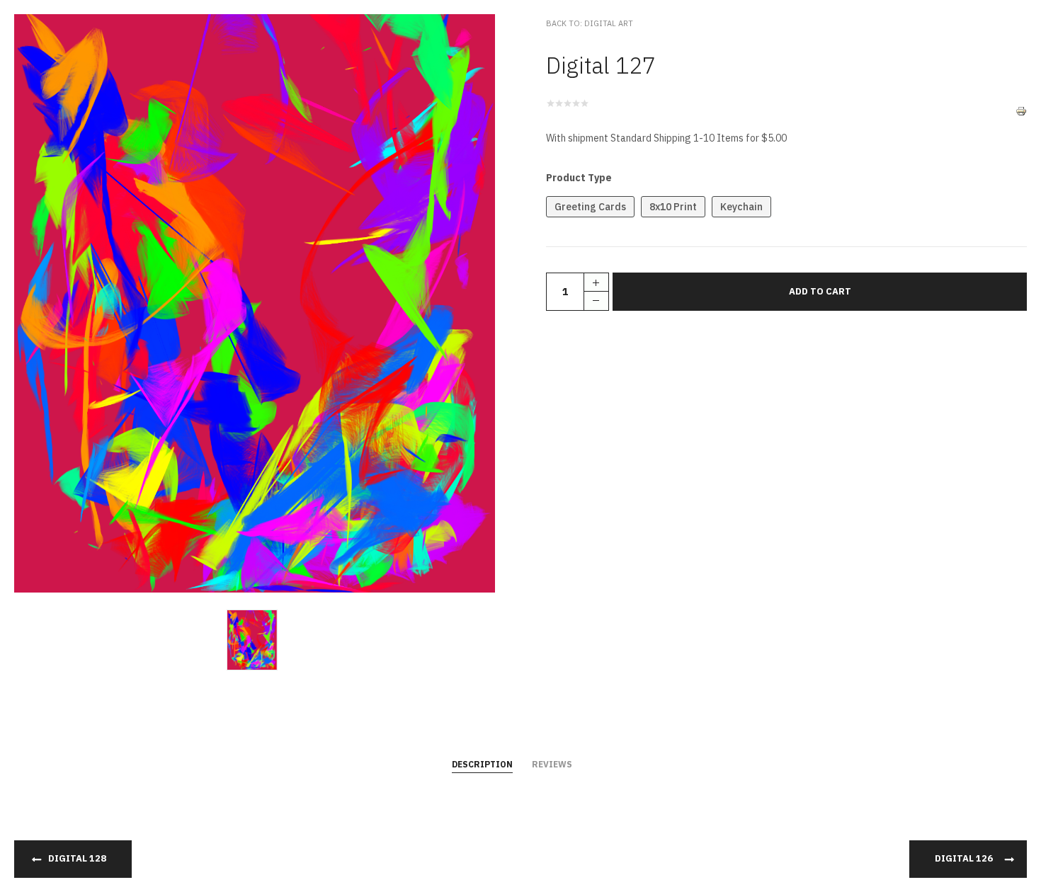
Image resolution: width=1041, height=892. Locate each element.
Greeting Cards (590, 206)
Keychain (741, 206)
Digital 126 (964, 858)
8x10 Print (673, 206)
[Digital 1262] (255, 639)
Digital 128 (77, 858)
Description (482, 764)
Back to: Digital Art (589, 23)
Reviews (552, 764)
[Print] (1021, 110)
